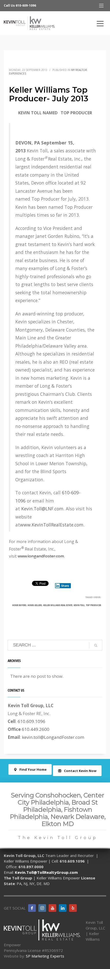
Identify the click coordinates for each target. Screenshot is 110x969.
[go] (95, 645)
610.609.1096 (31, 721)
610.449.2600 (35, 729)
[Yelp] (73, 908)
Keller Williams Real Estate (57, 605)
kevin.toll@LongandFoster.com (53, 737)
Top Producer (93, 605)
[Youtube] (52, 908)
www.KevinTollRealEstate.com (51, 525)
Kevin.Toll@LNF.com (42, 509)
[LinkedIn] (63, 908)
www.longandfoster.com (41, 556)
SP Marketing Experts (45, 956)
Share (65, 585)
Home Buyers (19, 605)
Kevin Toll (79, 605)
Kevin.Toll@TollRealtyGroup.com (46, 872)
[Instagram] (42, 908)
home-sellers (35, 605)
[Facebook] (32, 908)
